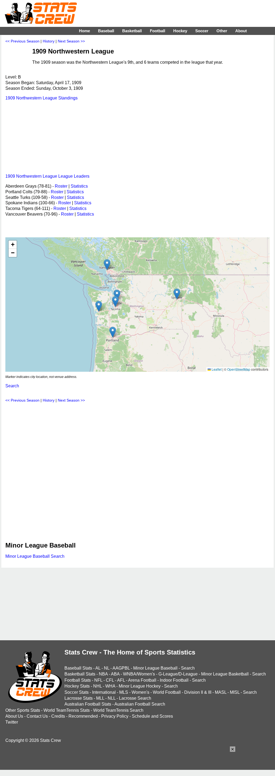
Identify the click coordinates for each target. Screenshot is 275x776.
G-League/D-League (178, 674)
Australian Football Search (139, 704)
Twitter (11, 722)
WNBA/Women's (139, 674)
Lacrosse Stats (78, 698)
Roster (61, 186)
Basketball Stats (79, 674)
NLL (111, 698)
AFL (121, 680)
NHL (97, 686)
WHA (110, 686)
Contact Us (37, 716)
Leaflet (216, 369)
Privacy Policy (114, 716)
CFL (110, 680)
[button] (107, 264)
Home (84, 30)
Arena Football (142, 680)
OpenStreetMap (238, 369)
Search (12, 386)
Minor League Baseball (155, 668)
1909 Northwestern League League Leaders (47, 176)
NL (106, 668)
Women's (140, 692)
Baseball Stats (78, 668)
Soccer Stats (76, 692)
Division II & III (197, 692)
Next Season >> (71, 41)
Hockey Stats (77, 686)
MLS (123, 692)
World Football (167, 692)
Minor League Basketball (225, 674)
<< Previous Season (22, 41)
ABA (115, 674)
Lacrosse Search (135, 698)
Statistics (79, 186)
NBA (103, 674)
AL (97, 668)
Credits (58, 716)
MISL (235, 692)
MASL (220, 692)
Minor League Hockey (140, 686)
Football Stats (77, 680)
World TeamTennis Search (118, 710)
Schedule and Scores (152, 716)
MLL (100, 698)
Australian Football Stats (87, 704)
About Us (14, 716)
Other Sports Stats (22, 710)
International (104, 692)
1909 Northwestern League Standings (41, 98)
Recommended (83, 716)
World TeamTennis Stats (67, 710)
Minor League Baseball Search (34, 556)
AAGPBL (121, 668)
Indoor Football (174, 680)
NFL (98, 680)
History (49, 41)
